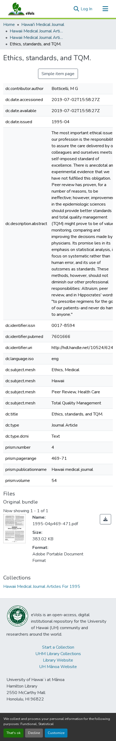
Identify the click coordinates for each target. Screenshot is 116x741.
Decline (34, 732)
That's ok (13, 732)
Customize (56, 732)
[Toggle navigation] (105, 9)
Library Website (58, 660)
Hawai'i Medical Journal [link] (42, 25)
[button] (26, 9)
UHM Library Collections (58, 654)
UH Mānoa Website (58, 667)
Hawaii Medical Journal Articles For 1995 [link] (37, 38)
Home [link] (9, 25)
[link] (105, 519)
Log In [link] (86, 9)
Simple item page (58, 74)
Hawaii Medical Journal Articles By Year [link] (37, 31)
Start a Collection (58, 647)
